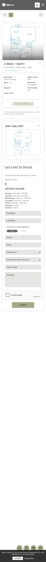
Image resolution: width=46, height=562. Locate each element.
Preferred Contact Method (18, 227)
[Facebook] (6, 184)
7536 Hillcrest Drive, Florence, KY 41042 (21, 175)
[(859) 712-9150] (37, 5)
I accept (17, 558)
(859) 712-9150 (11, 180)
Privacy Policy (29, 558)
